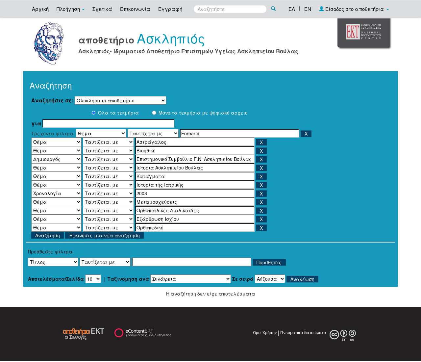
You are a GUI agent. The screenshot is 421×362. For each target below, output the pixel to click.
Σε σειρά (243, 278)
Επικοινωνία (135, 8)
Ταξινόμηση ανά (128, 278)
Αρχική (40, 8)
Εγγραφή (170, 8)
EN (307, 8)
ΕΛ (291, 8)
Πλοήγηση (69, 8)
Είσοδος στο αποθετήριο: (355, 8)
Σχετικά (102, 8)
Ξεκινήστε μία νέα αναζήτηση (104, 235)
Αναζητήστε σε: (52, 100)
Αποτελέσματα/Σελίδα (56, 278)
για (36, 123)
